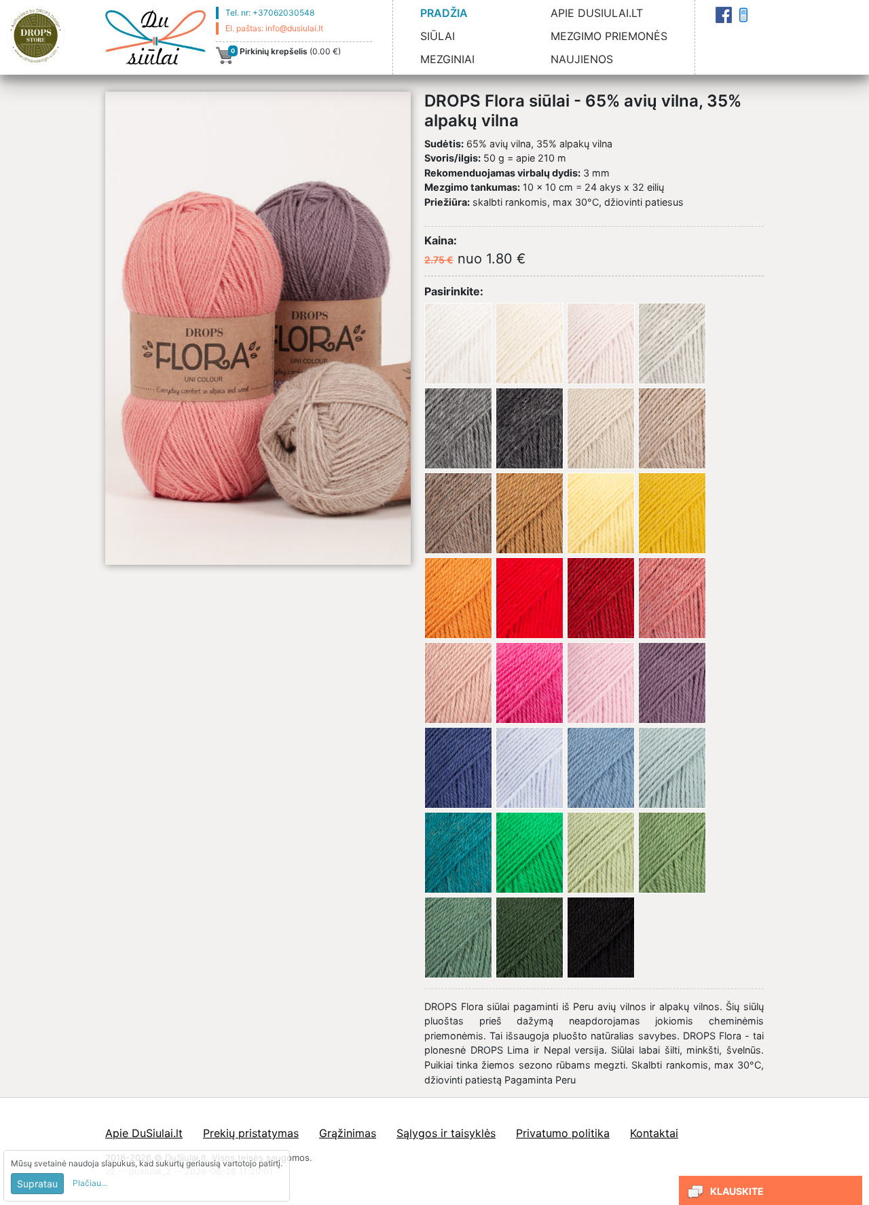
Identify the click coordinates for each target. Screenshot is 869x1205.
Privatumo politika (563, 1133)
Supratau (37, 1183)
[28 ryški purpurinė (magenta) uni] (529, 683)
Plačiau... (90, 1183)
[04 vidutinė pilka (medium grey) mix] (458, 428)
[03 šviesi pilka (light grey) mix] (672, 343)
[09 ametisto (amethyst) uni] (672, 683)
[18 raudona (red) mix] (601, 598)
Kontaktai (743, 15)
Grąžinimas (347, 1133)
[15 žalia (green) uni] (672, 852)
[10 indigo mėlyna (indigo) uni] (458, 768)
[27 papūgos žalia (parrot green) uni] (529, 852)
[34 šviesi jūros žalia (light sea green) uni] (672, 768)
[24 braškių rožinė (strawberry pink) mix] (672, 598)
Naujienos (582, 59)
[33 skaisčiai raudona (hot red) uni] (529, 598)
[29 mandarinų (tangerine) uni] (458, 598)
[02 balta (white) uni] (458, 343)
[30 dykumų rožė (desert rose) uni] (458, 683)
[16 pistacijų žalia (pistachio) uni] (601, 852)
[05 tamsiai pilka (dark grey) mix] (529, 428)
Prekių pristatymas (251, 1133)
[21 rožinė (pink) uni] (601, 683)
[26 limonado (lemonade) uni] (601, 513)
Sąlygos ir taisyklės (446, 1133)
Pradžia (444, 13)
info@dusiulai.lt (294, 28)
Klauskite (737, 1191)
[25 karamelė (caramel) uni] (529, 513)
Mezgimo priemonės (609, 36)
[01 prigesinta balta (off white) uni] (529, 343)
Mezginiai (447, 59)
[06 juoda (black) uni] (601, 937)
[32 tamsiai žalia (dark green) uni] (529, 937)
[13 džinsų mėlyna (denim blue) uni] (601, 768)
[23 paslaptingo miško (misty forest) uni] (458, 937)
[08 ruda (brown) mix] (458, 513)
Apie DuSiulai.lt (597, 13)
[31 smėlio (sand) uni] (601, 428)
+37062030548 (283, 12)
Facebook (724, 15)
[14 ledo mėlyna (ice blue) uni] (529, 768)
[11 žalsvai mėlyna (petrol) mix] (458, 852)
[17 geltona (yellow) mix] (672, 513)
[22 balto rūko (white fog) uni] (601, 343)
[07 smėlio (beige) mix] (672, 428)
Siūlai (437, 36)
